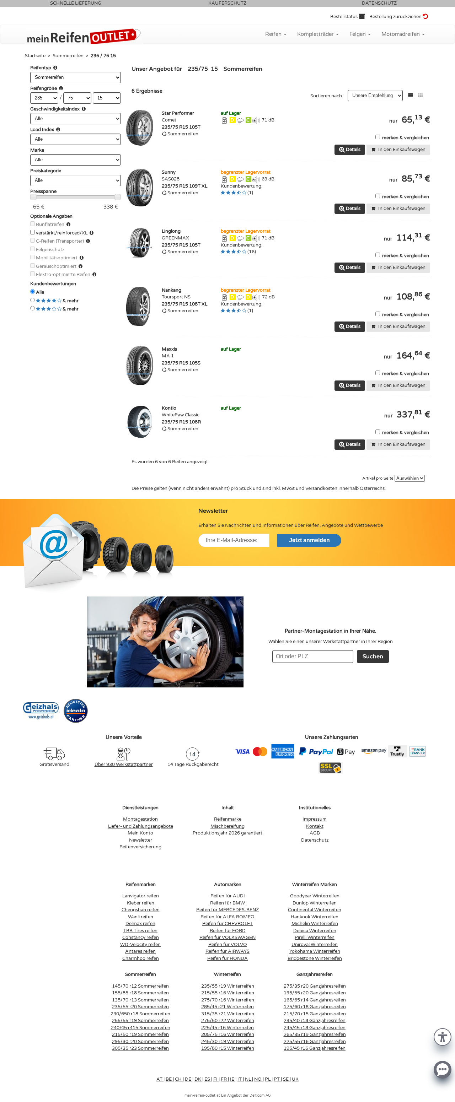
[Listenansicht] (410, 95)
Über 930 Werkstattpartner (124, 764)
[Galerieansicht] (420, 95)
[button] (442, 1036)
